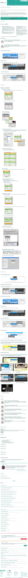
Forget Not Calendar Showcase (6, 382)
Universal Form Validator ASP (4, 513)
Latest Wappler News (4, 547)
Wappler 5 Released (3, 558)
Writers (1, 575)
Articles (9, 4)
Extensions (12, 4)
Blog (6, 4)
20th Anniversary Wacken (5, 392)
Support (17, 7)
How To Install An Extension (24, 576)
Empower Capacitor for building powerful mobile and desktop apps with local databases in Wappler (13, 555)
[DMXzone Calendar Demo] (14, 304)
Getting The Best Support (24, 574)
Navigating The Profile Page (24, 573)
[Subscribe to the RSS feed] (4, 570)
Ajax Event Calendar (3, 526)
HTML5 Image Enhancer (4, 517)
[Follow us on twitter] (3, 570)
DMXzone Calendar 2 (13, 18)
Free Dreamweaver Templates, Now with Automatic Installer (8, 498)
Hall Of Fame (1, 576)
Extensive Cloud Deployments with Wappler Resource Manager (9, 560)
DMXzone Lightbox (3, 530)
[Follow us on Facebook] (0, 570)
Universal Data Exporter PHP (4, 511)
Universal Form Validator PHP (4, 515)
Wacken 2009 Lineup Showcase (20, 382)
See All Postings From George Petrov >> (22, 470)
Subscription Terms (16, 573)
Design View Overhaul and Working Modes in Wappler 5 (8, 562)
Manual (12, 7)
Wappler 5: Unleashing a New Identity (5, 564)
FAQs (14, 7)
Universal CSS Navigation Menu (5, 524)
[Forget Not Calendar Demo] (14, 294)
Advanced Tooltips (22, 417)
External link (4, 429)
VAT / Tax (8, 573)
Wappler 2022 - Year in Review (4, 552)
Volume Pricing (9, 574)
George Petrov (4, 464)
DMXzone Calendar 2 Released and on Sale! (6, 487)
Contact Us (1, 573)
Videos (22, 4)
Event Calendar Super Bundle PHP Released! (6, 500)
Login (19, 0)
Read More (2, 553)
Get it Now (25, 545)
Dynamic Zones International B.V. (14, 577)
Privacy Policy (15, 574)
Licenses (15, 575)
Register (16, 0)
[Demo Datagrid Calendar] (14, 316)
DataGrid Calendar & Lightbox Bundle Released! (7, 506)
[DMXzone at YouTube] (1, 570)
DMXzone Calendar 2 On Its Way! (5, 489)
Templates (15, 4)
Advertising (1, 574)
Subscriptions (25, 4)
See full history (2, 461)
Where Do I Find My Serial (24, 575)
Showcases (19, 4)
